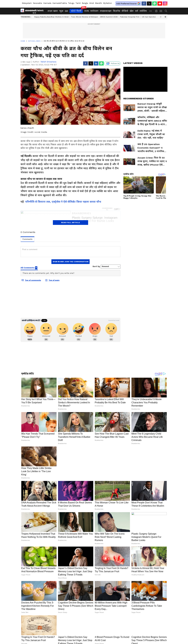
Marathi (98, 3)
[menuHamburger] (161, 11)
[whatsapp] (154, 3)
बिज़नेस (116, 11)
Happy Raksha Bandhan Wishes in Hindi (51, 17)
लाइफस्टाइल (105, 11)
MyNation (107, 3)
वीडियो (125, 11)
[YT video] (159, 3)
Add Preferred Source (126, 3)
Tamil (78, 3)
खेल (132, 11)
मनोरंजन (94, 11)
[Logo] (33, 11)
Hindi (91, 3)
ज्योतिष (143, 11)
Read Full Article (70, 223)
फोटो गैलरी (76, 11)
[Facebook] (144, 3)
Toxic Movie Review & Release (84, 17)
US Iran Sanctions (149, 17)
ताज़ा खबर (53, 11)
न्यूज (61, 11)
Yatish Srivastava (48, 62)
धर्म (136, 11)
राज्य (86, 11)
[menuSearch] (166, 11)
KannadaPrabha (59, 3)
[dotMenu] (150, 11)
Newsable (37, 3)
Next (165, 16)
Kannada (47, 3)
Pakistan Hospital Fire (129, 17)
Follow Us (115, 63)
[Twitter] (149, 3)
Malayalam (27, 3)
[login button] (157, 11)
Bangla (85, 3)
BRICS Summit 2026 (109, 17)
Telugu (71, 3)
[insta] (165, 3)
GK (66, 11)
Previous (161, 16)
